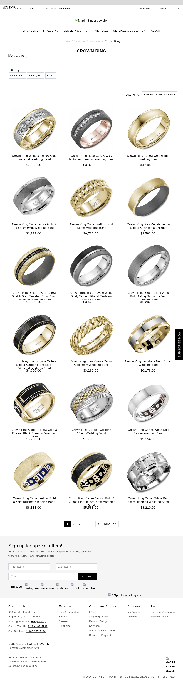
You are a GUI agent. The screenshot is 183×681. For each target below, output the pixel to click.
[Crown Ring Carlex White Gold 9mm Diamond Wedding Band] (148, 471)
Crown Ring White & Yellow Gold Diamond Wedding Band (34, 157)
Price (49, 75)
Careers (64, 621)
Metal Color (16, 75)
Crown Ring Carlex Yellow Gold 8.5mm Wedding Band (91, 226)
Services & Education (129, 30)
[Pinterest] (62, 586)
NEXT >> (110, 523)
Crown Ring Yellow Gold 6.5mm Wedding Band (148, 157)
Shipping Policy (98, 616)
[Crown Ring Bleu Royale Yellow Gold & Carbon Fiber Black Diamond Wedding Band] (34, 334)
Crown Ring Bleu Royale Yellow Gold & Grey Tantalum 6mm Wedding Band (148, 228)
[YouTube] (89, 586)
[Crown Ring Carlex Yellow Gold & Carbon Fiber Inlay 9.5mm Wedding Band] (91, 471)
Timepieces (100, 30)
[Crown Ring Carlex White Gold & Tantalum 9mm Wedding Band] (34, 197)
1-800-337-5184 (36, 631)
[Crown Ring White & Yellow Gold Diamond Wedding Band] (34, 128)
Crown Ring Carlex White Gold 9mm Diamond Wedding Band (148, 500)
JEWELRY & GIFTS (75, 30)
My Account (134, 612)
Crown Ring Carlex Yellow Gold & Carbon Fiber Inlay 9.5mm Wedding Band (91, 502)
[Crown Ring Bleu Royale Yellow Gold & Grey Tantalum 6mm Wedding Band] (148, 197)
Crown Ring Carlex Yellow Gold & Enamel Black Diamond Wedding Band (34, 433)
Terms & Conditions (163, 612)
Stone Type (34, 75)
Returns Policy (98, 621)
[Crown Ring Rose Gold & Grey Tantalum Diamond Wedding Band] (91, 128)
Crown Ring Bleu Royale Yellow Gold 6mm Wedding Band (91, 363)
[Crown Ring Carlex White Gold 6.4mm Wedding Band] (148, 402)
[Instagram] (32, 586)
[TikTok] (76, 586)
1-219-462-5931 (38, 626)
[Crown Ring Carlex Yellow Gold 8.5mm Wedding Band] (91, 197)
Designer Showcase (87, 41)
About (155, 30)
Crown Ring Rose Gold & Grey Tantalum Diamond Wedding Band (91, 157)
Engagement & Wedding (41, 30)
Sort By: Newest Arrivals (158, 94)
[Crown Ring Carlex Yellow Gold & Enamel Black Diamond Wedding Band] (34, 402)
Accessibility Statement (103, 630)
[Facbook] (48, 586)
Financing (65, 625)
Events (63, 616)
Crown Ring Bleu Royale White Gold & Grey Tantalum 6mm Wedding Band (149, 296)
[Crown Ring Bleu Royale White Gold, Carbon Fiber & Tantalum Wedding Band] (91, 265)
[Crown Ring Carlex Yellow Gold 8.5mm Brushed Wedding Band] (34, 471)
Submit (87, 576)
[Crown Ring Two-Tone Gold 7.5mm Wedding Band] (148, 334)
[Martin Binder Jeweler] (91, 20)
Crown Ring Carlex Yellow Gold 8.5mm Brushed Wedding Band (34, 500)
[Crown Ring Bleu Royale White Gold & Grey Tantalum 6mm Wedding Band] (148, 265)
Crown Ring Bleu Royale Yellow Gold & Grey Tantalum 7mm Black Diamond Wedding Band (34, 296)
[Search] (129, 9)
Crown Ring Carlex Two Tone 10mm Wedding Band (91, 431)
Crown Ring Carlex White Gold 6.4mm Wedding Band (148, 431)
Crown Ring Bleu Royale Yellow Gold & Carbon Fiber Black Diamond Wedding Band (34, 365)
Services (94, 625)
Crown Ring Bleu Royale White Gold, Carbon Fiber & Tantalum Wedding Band (91, 296)
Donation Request (100, 635)
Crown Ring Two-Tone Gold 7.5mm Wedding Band (148, 363)
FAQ (92, 612)
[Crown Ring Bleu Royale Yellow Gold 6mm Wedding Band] (91, 334)
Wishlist (132, 616)
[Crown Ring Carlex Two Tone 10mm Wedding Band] (91, 402)
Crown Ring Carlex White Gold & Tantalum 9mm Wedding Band (34, 226)
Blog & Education (69, 612)
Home (66, 41)
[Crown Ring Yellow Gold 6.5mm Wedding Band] (148, 128)
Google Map (38, 621)
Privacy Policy (159, 616)
